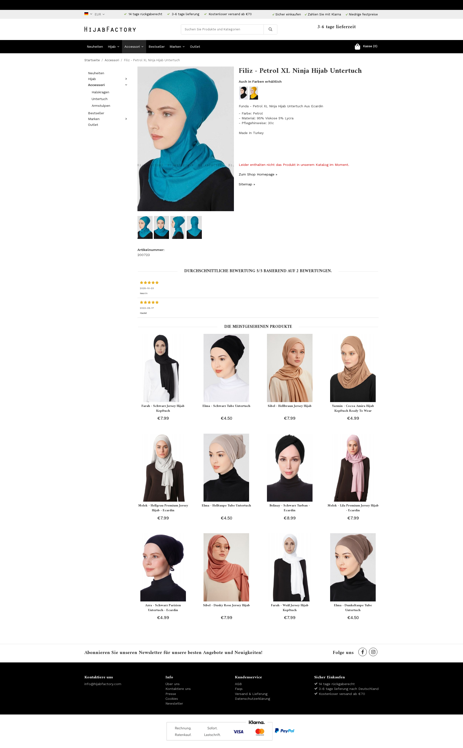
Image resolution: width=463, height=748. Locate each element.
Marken (175, 46)
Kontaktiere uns (178, 689)
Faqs (239, 689)
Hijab (112, 46)
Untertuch (100, 99)
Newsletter (174, 703)
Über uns (172, 684)
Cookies (171, 699)
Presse (170, 694)
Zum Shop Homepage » (258, 174)
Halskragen (100, 92)
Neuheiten (95, 46)
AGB (238, 684)
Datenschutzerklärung (252, 699)
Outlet (195, 46)
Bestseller (157, 46)
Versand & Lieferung (251, 694)
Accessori (132, 46)
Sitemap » (247, 184)
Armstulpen (101, 106)
